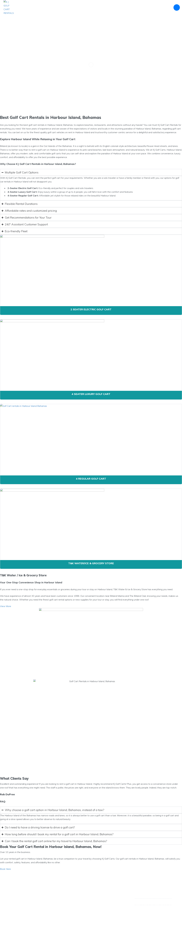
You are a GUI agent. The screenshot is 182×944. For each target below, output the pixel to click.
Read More (16, 904)
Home (49, 7)
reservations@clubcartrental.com (154, 908)
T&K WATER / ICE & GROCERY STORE (112, 7)
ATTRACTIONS (142, 7)
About (60, 7)
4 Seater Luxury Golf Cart (91, 394)
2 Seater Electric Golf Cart (91, 309)
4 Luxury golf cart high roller (67, 904)
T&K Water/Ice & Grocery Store (91, 563)
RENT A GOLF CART (79, 7)
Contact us (161, 7)
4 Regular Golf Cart (91, 478)
